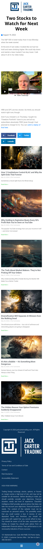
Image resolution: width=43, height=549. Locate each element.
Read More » (4, 184)
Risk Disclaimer (7, 474)
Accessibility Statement (10, 478)
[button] (8, 135)
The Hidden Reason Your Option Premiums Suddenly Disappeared (20, 408)
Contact (4, 470)
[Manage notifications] (38, 544)
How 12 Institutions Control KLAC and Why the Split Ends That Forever (21, 173)
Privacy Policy (6, 461)
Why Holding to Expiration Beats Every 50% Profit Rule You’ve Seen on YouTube (20, 221)
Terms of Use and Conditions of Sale (15, 466)
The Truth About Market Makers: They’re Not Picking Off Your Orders (21, 271)
